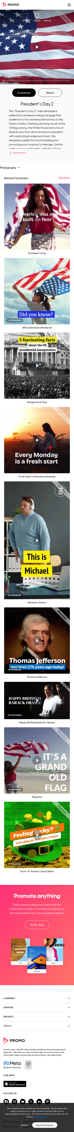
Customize (24, 92)
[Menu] (69, 5)
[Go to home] (12, 4)
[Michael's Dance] (37, 540)
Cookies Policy (41, 1116)
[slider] (3, 81)
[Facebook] (12, 1064)
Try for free (37, 925)
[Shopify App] (37, 1084)
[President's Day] (37, 217)
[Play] (37, 47)
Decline (24, 1125)
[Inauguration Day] (37, 366)
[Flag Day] (37, 760)
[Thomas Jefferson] (37, 640)
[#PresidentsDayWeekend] (37, 291)
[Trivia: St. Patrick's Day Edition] (37, 835)
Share (50, 92)
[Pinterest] (47, 1102)
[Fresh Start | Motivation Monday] (37, 440)
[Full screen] (69, 75)
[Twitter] (31, 1102)
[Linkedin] (39, 1102)
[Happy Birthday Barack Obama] (37, 700)
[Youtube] (22, 1102)
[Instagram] (28, 1065)
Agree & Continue (44, 1125)
